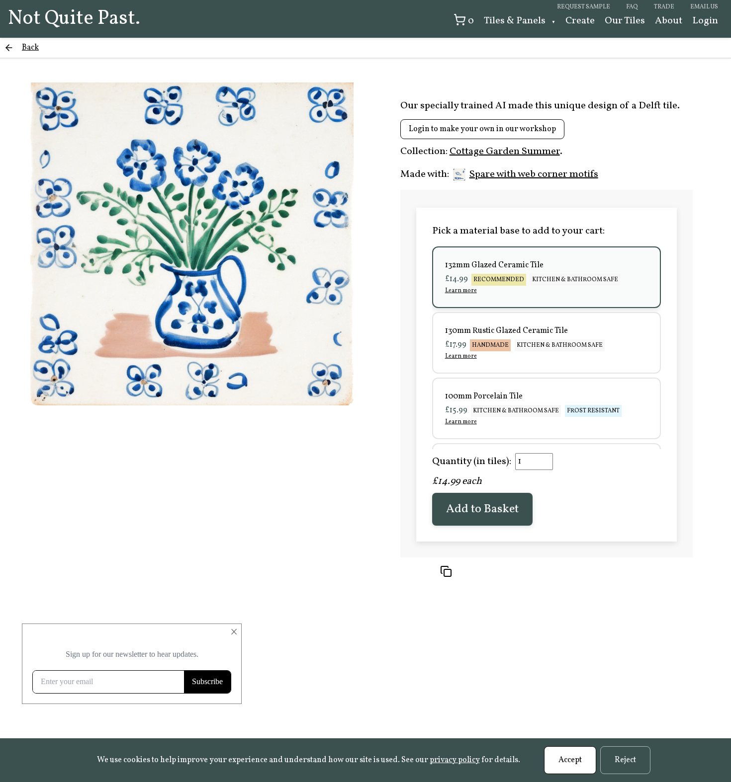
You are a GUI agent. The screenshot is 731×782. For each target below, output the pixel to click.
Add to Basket (482, 509)
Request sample (583, 7)
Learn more (461, 291)
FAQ (632, 7)
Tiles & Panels (516, 21)
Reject (625, 760)
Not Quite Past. (74, 19)
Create (580, 21)
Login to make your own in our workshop (482, 129)
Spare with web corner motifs (533, 174)
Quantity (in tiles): (471, 462)
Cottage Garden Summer (505, 151)
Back (30, 47)
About (668, 21)
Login (705, 21)
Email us (704, 7)
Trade (664, 7)
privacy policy (455, 760)
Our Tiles (625, 21)
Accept (570, 760)
